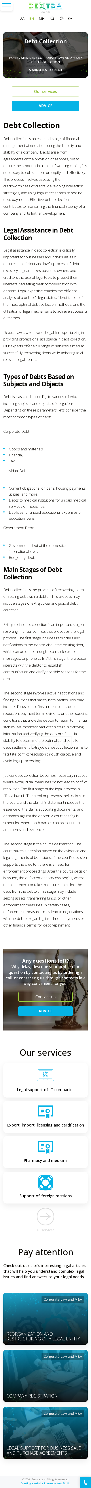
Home (13, 58)
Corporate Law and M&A (59, 58)
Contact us (45, 996)
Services (28, 58)
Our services (45, 91)
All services (45, 1230)
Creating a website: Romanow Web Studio (45, 1483)
